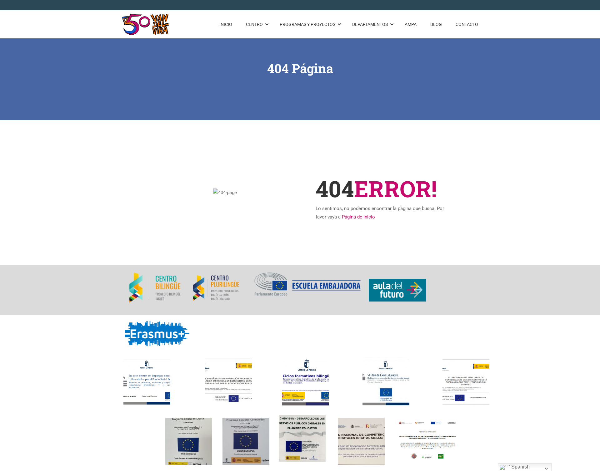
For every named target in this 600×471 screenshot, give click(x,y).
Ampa (411, 24)
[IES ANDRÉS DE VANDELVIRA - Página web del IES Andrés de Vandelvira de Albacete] (146, 24)
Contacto (467, 24)
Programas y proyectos (307, 24)
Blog (436, 24)
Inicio (225, 24)
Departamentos (370, 24)
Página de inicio (358, 217)
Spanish (520, 466)
